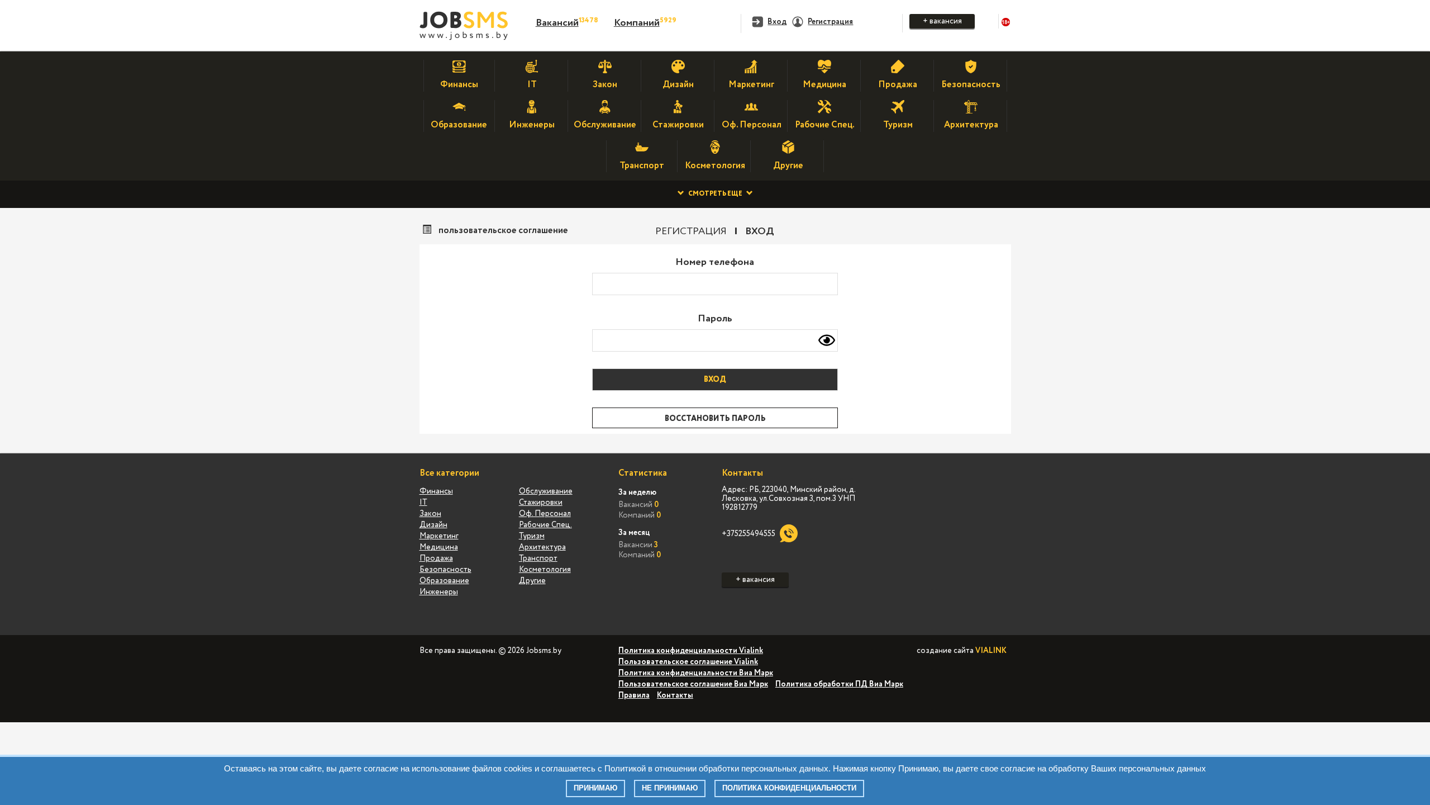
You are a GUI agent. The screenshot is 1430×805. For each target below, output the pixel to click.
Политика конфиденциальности (789, 788)
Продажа (436, 558)
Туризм (532, 536)
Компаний (637, 23)
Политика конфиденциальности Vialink (690, 651)
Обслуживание (546, 491)
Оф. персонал (545, 514)
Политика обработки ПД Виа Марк (839, 684)
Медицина (439, 547)
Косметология (545, 570)
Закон (430, 514)
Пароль (715, 319)
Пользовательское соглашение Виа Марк (693, 684)
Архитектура (542, 547)
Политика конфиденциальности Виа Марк (695, 673)
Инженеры (439, 592)
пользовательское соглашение (503, 230)
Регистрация (691, 231)
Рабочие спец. (545, 525)
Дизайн (433, 525)
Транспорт (538, 558)
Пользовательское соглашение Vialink (688, 662)
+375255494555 (748, 534)
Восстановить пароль (715, 419)
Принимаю (595, 788)
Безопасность (445, 570)
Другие (532, 581)
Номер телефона (714, 262)
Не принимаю (670, 788)
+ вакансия (942, 21)
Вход (759, 231)
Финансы (436, 491)
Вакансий (557, 23)
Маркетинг (439, 536)
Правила (634, 695)
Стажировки (541, 502)
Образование (444, 581)
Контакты (675, 695)
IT (423, 502)
